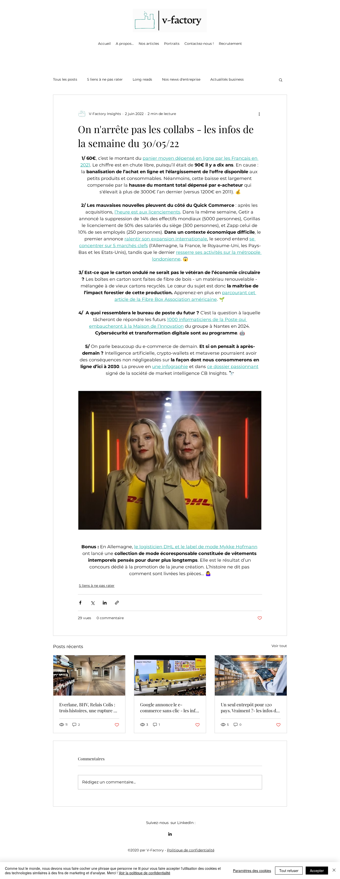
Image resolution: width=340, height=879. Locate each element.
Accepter (317, 870)
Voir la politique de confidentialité (144, 872)
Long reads (142, 79)
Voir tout (279, 646)
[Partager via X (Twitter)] (92, 602)
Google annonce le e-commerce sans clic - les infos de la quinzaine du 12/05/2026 (170, 708)
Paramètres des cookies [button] (252, 870)
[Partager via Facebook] (80, 602)
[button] (124, 43)
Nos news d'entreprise (181, 79)
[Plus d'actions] (259, 114)
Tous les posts (65, 79)
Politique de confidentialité (190, 850)
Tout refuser (288, 870)
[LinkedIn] (170, 833)
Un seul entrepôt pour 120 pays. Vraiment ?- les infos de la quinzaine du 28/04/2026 (249, 708)
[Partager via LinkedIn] (104, 602)
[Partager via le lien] (116, 602)
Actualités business (227, 79)
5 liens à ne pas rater (105, 79)
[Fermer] (334, 870)
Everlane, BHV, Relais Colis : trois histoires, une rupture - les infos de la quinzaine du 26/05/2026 (87, 708)
